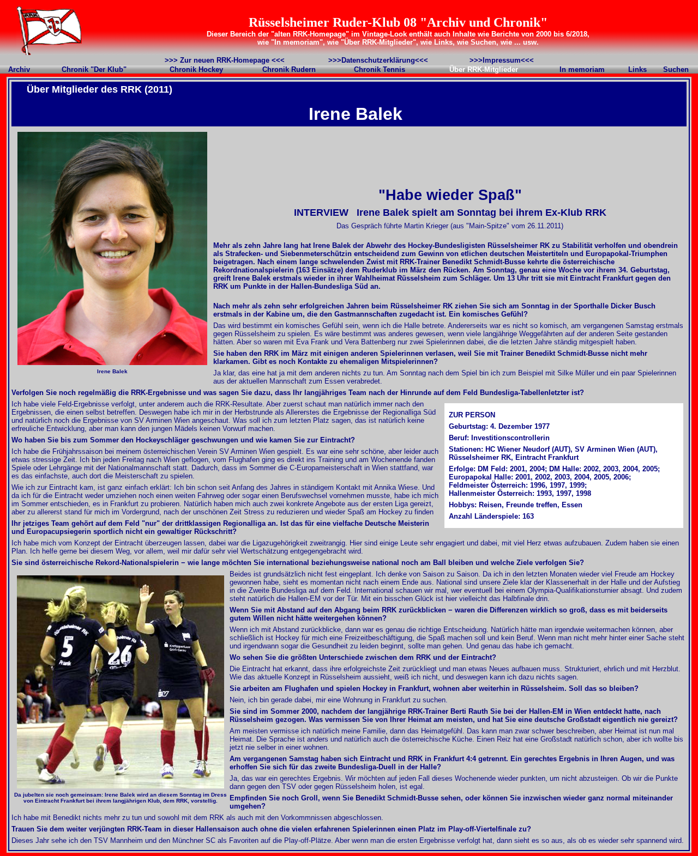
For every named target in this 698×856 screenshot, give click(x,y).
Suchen (676, 69)
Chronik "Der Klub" (94, 69)
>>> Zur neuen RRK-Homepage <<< (225, 60)
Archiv (19, 69)
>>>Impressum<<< (502, 60)
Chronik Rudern (289, 69)
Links (637, 69)
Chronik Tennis (379, 69)
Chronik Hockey (196, 69)
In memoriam (582, 69)
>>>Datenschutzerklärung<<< (378, 60)
